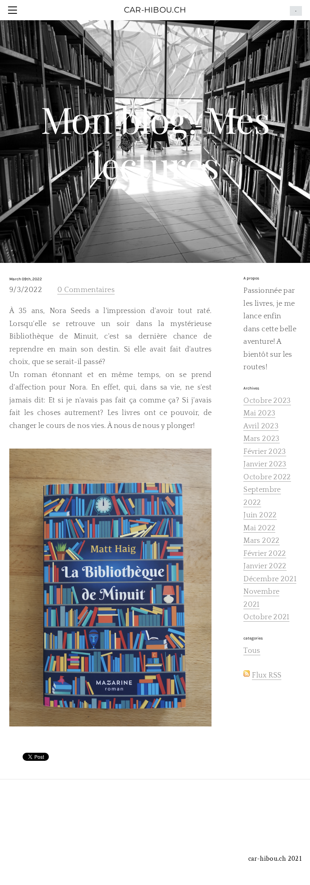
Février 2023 (264, 452)
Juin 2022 (259, 515)
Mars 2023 (261, 439)
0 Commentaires (86, 290)
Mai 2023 (259, 413)
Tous (251, 651)
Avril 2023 (261, 426)
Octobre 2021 (266, 617)
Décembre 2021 (269, 579)
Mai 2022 (259, 528)
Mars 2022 (261, 541)
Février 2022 (264, 554)
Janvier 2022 (264, 566)
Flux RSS (266, 675)
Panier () (296, 10)
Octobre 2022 (267, 477)
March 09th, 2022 (25, 279)
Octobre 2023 (267, 401)
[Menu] (14, 10)
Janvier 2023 (264, 464)
